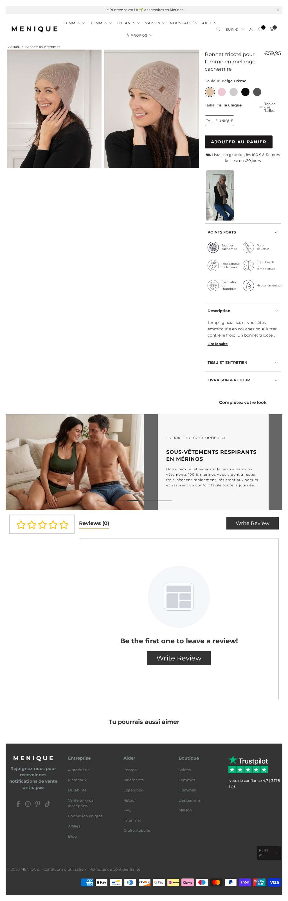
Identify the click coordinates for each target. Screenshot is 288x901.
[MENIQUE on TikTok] (48, 804)
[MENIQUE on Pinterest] (38, 804)
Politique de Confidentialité (114, 869)
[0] (260, 29)
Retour (129, 800)
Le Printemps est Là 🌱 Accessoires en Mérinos (144, 10)
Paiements (133, 780)
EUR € (232, 29)
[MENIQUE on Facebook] (18, 804)
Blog (72, 836)
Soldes (185, 769)
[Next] (276, 462)
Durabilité (77, 790)
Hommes (187, 790)
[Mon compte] (251, 29)
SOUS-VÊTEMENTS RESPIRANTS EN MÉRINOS (144, 462)
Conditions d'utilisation (64, 869)
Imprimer (132, 820)
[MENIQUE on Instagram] (28, 804)
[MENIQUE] (34, 29)
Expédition (133, 790)
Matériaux (77, 780)
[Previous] (12, 462)
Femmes (187, 780)
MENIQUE (30, 869)
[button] (75, 21)
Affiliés (74, 826)
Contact (130, 769)
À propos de (79, 769)
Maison (185, 810)
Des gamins (190, 800)
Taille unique (219, 121)
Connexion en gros (85, 816)
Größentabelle (136, 830)
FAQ (127, 810)
